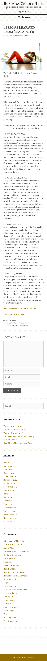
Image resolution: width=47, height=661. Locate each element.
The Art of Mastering (12, 426)
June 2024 (7, 466)
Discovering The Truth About (17, 325)
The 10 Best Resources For (15, 429)
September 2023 (10, 476)
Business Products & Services (16, 551)
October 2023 (9, 473)
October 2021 (9, 483)
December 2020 (10, 514)
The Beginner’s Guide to (14, 314)
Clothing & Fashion (12, 555)
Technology (8, 610)
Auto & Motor (11, 320)
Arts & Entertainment (13, 544)
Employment (9, 558)
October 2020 (9, 521)
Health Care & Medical (13, 572)
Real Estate (8, 596)
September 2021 (10, 486)
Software (7, 603)
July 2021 (7, 493)
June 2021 (7, 497)
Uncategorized (9, 617)
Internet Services (11, 579)
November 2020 (10, 518)
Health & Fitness (10, 568)
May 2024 (7, 469)
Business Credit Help (23, 3)
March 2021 (8, 504)
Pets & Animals (10, 593)
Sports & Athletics (11, 607)
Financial (7, 562)
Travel (6, 614)
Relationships (9, 600)
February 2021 (9, 507)
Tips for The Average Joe (14, 433)
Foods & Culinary (11, 565)
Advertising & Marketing (14, 541)
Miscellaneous (9, 586)
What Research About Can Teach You (19, 308)
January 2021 (9, 511)
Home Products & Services (15, 575)
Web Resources (10, 621)
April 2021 (7, 500)
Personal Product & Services (16, 589)
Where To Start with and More (17, 323)
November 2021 (10, 479)
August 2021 (8, 490)
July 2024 (7, 462)
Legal (5, 582)
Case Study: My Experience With (17, 443)
